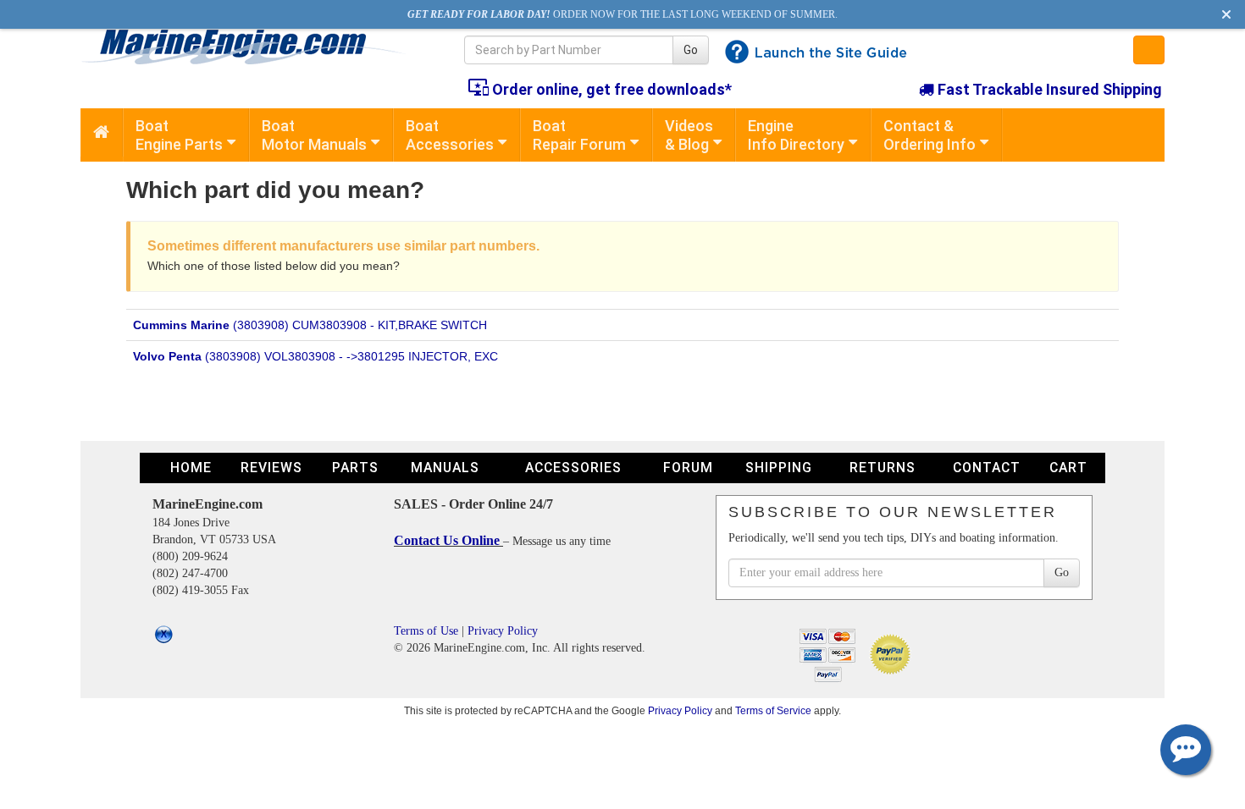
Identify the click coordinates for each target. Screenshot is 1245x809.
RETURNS (882, 468)
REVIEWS (271, 468)
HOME (191, 468)
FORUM (688, 468)
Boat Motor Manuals (314, 135)
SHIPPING (778, 468)
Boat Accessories (450, 135)
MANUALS (445, 468)
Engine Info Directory (796, 135)
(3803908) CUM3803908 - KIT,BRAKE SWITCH (310, 325)
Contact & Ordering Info (929, 135)
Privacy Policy (503, 631)
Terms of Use (426, 631)
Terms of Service (773, 710)
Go (690, 50)
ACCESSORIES (573, 468)
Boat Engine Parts (179, 135)
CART (1068, 468)
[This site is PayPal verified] (893, 653)
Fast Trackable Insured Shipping (1048, 89)
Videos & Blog (689, 135)
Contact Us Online (448, 540)
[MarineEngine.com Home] (252, 46)
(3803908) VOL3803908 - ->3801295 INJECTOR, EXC (315, 356)
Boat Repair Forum (579, 135)
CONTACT (987, 468)
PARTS (355, 468)
